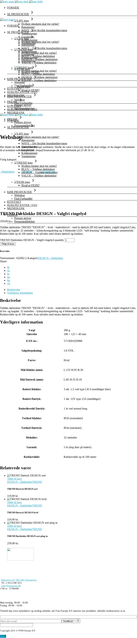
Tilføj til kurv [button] (14, 478)
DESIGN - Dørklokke (50, 258)
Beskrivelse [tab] (13, 289)
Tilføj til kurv (7, 244)
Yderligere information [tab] (20, 292)
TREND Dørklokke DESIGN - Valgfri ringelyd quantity (32, 240)
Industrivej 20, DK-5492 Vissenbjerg (19, 580)
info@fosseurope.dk (11, 585)
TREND (37, 481)
